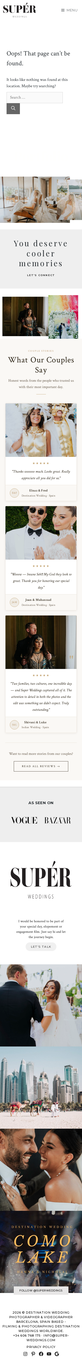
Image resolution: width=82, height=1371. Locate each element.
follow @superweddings (40, 1290)
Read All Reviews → (41, 766)
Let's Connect (41, 275)
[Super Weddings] (19, 10)
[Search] (13, 108)
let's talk (41, 946)
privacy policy (41, 1347)
